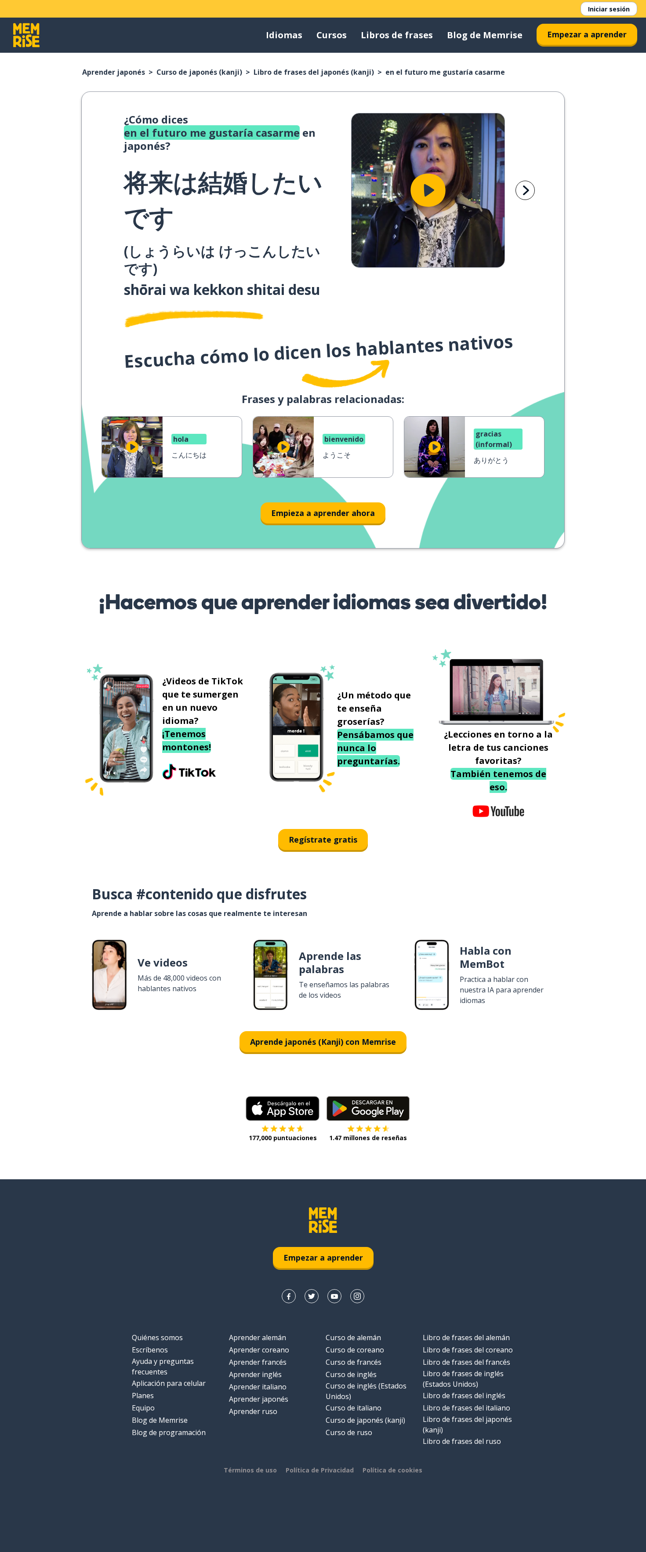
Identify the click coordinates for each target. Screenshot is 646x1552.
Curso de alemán (353, 1337)
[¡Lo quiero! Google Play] (368, 1108)
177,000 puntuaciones (283, 1138)
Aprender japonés (113, 72)
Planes (143, 1395)
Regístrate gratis (323, 839)
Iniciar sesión (609, 9)
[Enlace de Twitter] (312, 1296)
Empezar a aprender (587, 34)
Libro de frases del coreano (468, 1350)
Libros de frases (397, 35)
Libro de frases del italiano (466, 1408)
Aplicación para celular (169, 1383)
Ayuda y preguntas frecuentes (163, 1366)
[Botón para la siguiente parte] (525, 190)
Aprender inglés (255, 1374)
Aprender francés (258, 1362)
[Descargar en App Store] (282, 1108)
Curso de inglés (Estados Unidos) (366, 1391)
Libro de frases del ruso (462, 1441)
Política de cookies (392, 1470)
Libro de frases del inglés (464, 1395)
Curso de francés (353, 1362)
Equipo (143, 1408)
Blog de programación (169, 1432)
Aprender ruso (253, 1411)
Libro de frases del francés (466, 1362)
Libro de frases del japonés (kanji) (314, 72)
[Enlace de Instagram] (357, 1296)
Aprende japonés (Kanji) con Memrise (323, 1041)
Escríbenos (150, 1350)
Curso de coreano (355, 1350)
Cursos (331, 35)
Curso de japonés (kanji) (199, 72)
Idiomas (284, 35)
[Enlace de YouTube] (334, 1296)
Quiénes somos (157, 1337)
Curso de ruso (349, 1432)
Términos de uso (250, 1470)
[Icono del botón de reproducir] (428, 190)
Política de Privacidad (320, 1470)
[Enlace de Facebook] (289, 1296)
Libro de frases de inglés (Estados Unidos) (463, 1379)
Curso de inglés (351, 1374)
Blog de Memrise (485, 35)
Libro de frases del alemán (466, 1337)
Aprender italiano (258, 1387)
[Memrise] (26, 35)
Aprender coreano (259, 1350)
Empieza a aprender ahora (323, 513)
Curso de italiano (353, 1408)
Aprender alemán (257, 1337)
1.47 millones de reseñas (368, 1138)
